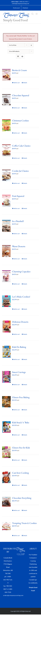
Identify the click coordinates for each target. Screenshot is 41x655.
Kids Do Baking (19, 346)
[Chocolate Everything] (6, 502)
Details (25, 82)
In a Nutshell (18, 221)
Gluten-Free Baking (21, 397)
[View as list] (22, 56)
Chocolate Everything (21, 497)
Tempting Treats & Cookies (24, 523)
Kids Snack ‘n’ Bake (20, 422)
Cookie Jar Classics (20, 170)
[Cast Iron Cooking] (6, 477)
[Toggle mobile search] (32, 14)
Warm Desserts (18, 246)
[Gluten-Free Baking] (6, 401)
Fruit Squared (18, 196)
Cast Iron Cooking (20, 472)
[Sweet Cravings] (6, 377)
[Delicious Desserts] (6, 326)
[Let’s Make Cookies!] (6, 301)
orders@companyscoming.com (20, 3)
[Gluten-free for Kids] (6, 452)
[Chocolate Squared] (6, 100)
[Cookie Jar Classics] (6, 176)
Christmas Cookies (20, 120)
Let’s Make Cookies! (21, 296)
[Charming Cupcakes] (6, 276)
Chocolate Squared (20, 95)
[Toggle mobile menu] (37, 14)
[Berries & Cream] (6, 75)
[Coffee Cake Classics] (6, 150)
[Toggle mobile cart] (28, 14)
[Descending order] (31, 45)
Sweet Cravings (19, 372)
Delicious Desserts (20, 321)
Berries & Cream (19, 70)
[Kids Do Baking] (6, 352)
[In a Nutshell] (6, 226)
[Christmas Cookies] (6, 125)
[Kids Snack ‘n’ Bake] (6, 427)
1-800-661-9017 (23, 1)
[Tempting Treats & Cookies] (6, 526)
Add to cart (17, 82)
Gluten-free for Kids (21, 447)
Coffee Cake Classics (21, 145)
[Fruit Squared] (6, 201)
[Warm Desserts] (6, 251)
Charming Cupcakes (21, 271)
